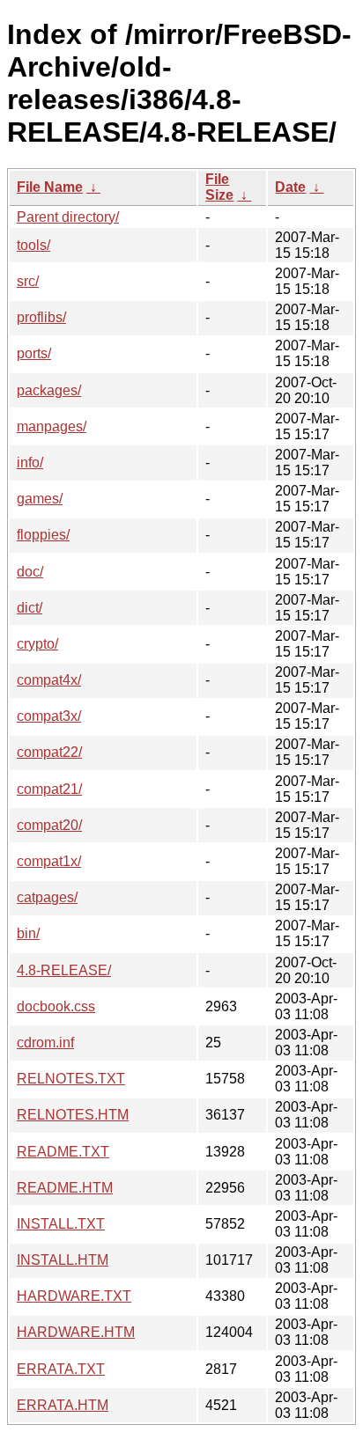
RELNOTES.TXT (71, 1078)
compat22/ (49, 752)
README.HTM (65, 1187)
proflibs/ (41, 317)
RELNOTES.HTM (73, 1114)
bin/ (28, 933)
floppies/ (43, 534)
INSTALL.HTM (62, 1259)
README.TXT (63, 1151)
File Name (50, 187)
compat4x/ (49, 679)
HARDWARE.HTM (76, 1332)
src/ (28, 281)
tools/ (33, 245)
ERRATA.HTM (62, 1405)
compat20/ (49, 825)
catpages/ (47, 897)
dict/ (29, 607)
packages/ (49, 390)
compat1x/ (49, 861)
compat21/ (49, 789)
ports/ (34, 353)
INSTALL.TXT (61, 1223)
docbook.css (56, 1006)
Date (290, 187)
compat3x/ (49, 716)
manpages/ (51, 426)
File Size (219, 187)
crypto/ (37, 643)
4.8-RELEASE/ (64, 970)
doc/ (30, 571)
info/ (30, 462)
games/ (40, 498)
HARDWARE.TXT (74, 1296)
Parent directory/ (68, 216)
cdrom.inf (45, 1042)
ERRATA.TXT (61, 1369)
